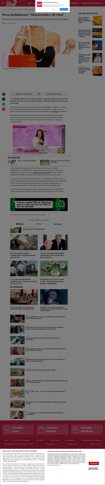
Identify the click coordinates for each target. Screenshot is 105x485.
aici (3, 475)
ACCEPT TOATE (93, 463)
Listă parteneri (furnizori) (53, 465)
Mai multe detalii (12, 461)
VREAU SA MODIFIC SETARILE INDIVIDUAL (93, 468)
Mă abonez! (64, 9)
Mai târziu (54, 9)
